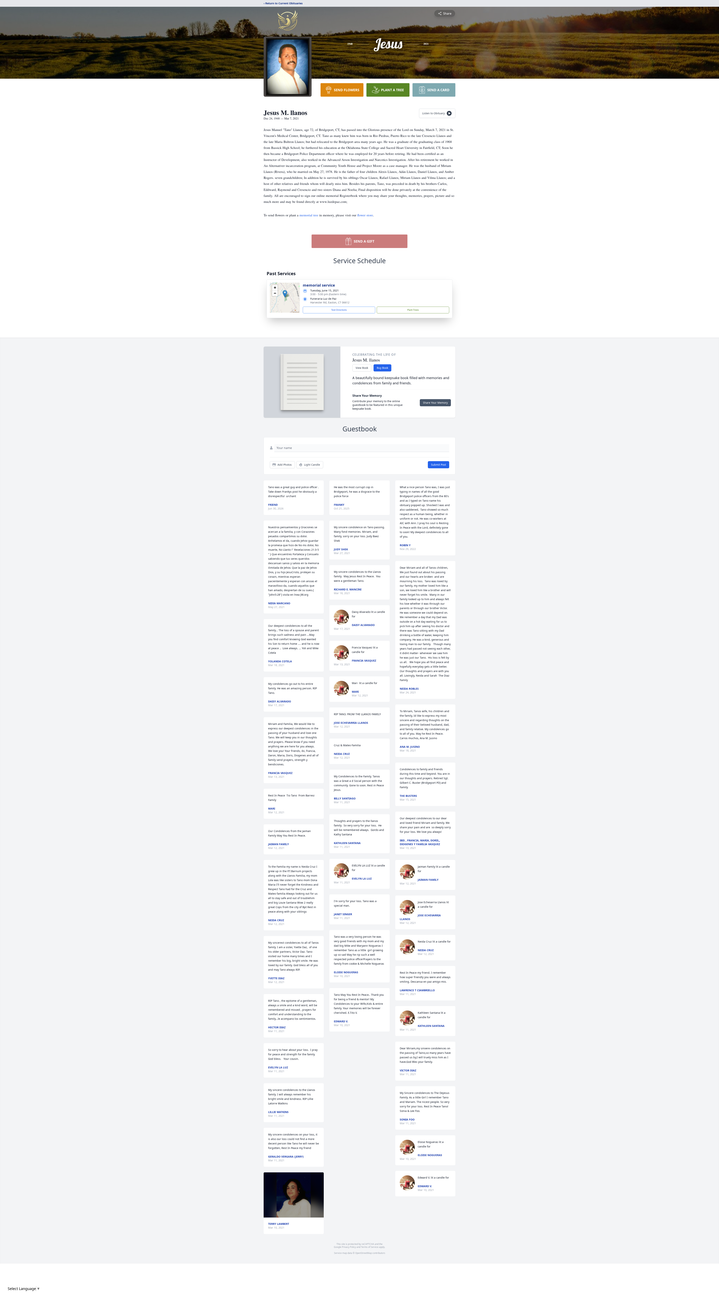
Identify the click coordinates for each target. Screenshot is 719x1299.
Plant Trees (413, 309)
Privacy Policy (349, 1247)
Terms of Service (369, 1247)
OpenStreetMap (363, 1253)
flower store (365, 215)
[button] (285, 294)
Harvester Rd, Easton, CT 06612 (329, 302)
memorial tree (308, 215)
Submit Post (438, 464)
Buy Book (382, 368)
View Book (362, 368)
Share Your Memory (435, 402)
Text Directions (339, 309)
